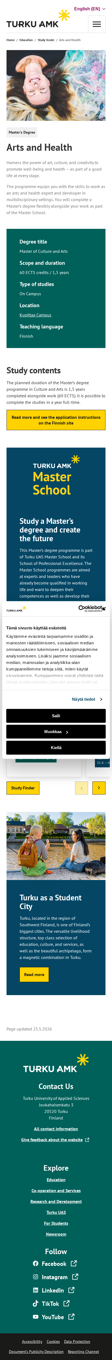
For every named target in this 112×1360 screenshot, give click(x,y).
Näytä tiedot (83, 699)
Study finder (46, 40)
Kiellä (56, 747)
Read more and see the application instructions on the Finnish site (56, 420)
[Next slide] (98, 788)
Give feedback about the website (53, 1139)
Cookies (53, 1341)
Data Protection (77, 1341)
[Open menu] (96, 24)
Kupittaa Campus (35, 315)
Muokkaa (52, 731)
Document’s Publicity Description (36, 1351)
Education (26, 40)
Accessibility (32, 1341)
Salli (56, 715)
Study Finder (23, 787)
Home (11, 40)
